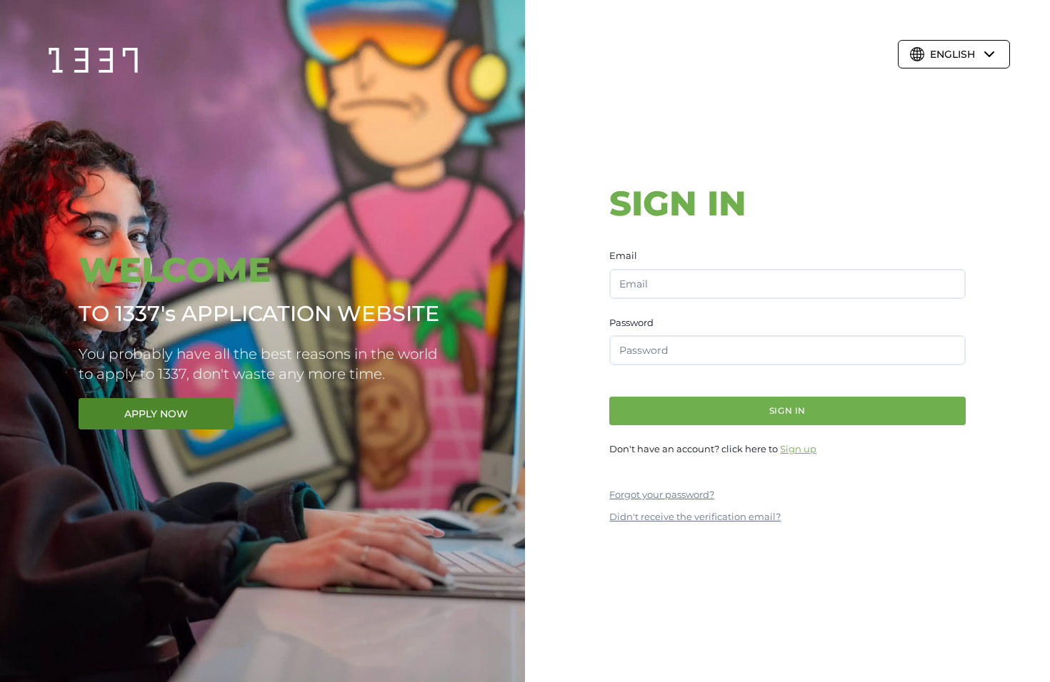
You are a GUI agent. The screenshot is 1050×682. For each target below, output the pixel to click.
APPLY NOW (156, 413)
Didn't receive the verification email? (695, 516)
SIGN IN (787, 410)
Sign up (798, 448)
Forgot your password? (661, 494)
